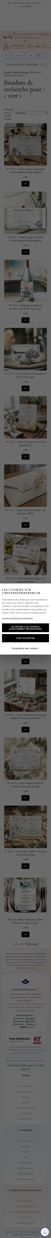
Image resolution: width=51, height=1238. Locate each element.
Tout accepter (25, 638)
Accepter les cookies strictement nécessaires (25, 627)
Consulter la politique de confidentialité (17, 618)
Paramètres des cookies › (25, 648)
